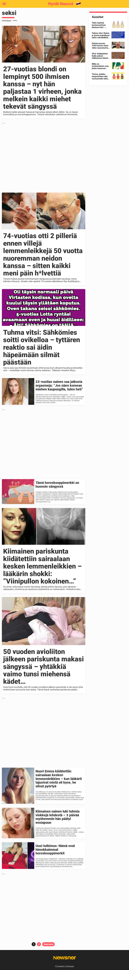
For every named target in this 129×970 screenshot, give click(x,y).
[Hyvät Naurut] (63, 4)
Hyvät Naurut (6, 20)
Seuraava (48, 944)
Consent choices (64, 966)
